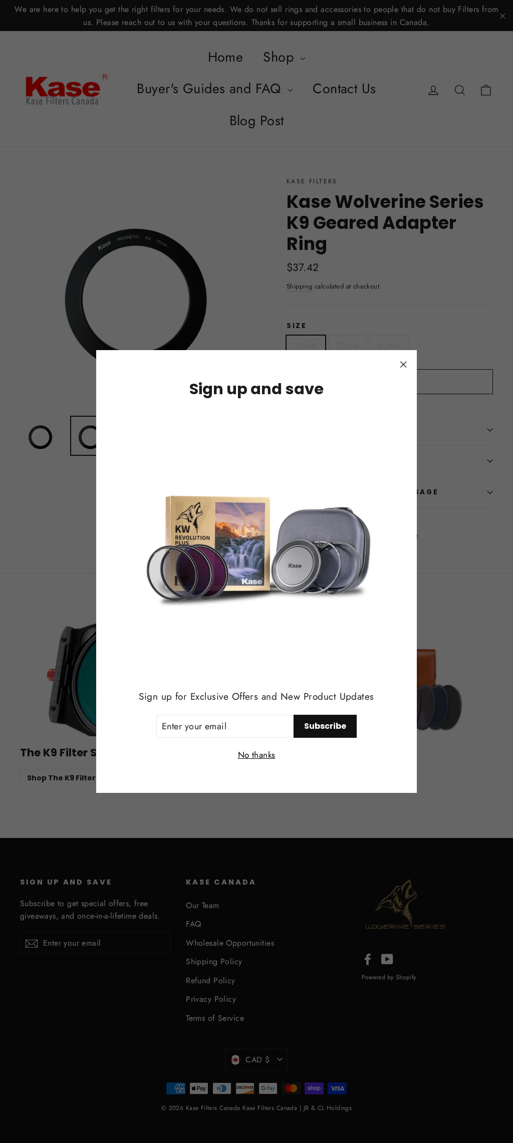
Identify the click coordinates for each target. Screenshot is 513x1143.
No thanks (257, 755)
